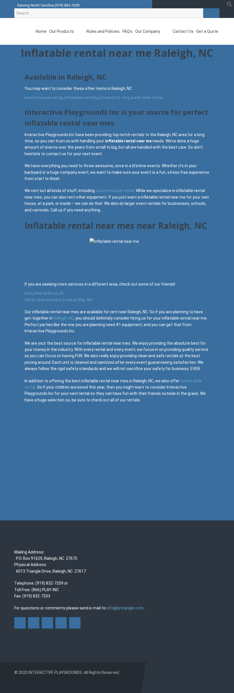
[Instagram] (74, 623)
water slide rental (147, 97)
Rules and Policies (103, 31)
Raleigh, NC (63, 318)
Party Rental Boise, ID (44, 293)
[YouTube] (47, 623)
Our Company (148, 31)
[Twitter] (33, 623)
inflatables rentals (80, 97)
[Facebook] (20, 623)
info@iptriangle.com (125, 608)
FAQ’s (127, 31)
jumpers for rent (114, 97)
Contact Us (183, 31)
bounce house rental (43, 97)
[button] (230, 5)
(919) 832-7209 (67, 5)
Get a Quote (207, 31)
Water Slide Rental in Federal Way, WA (58, 300)
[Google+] (61, 623)
